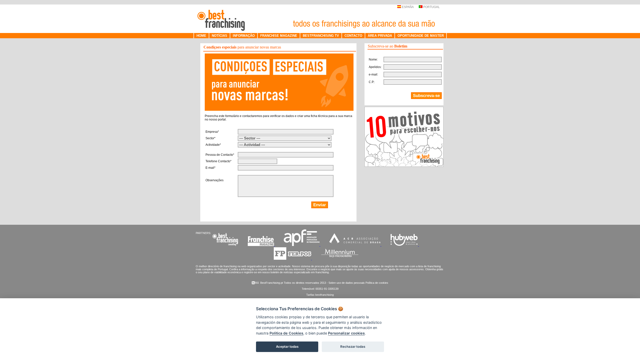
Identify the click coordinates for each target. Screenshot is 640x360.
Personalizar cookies (346, 333)
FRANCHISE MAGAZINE (278, 36)
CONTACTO (353, 36)
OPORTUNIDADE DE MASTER (421, 36)
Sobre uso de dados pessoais (346, 282)
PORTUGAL (431, 7)
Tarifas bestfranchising (320, 294)
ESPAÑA (407, 7)
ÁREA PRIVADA (380, 36)
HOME (201, 36)
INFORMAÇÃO (244, 36)
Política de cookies (377, 282)
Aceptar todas (287, 346)
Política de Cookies (286, 333)
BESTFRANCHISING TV (321, 36)
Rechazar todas (352, 346)
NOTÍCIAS (219, 36)
